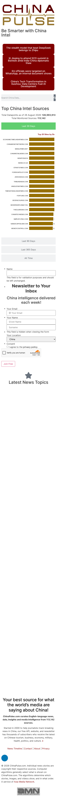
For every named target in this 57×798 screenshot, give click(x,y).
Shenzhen (13, 636)
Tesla (16, 391)
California (41, 519)
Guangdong (10, 478)
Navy (16, 404)
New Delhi (35, 534)
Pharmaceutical (19, 662)
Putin (31, 429)
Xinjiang (31, 445)
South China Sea (26, 471)
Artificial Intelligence (37, 643)
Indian (36, 416)
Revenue (22, 534)
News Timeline (14, 748)
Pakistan (17, 607)
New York (44, 445)
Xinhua (45, 506)
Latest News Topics (28, 382)
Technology (41, 452)
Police (46, 636)
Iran (9, 391)
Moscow (45, 422)
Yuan (47, 594)
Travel (47, 657)
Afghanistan (13, 572)
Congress (48, 416)
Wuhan (37, 651)
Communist (20, 614)
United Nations (40, 548)
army (51, 600)
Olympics (31, 560)
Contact (28, 748)
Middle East (12, 499)
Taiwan (13, 594)
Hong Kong (29, 505)
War (21, 459)
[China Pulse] (28, 15)
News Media (45, 429)
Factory (41, 460)
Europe (24, 479)
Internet (16, 625)
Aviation (42, 471)
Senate (7, 613)
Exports (41, 578)
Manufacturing (38, 674)
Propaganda (13, 587)
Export (7, 404)
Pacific (27, 587)
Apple (47, 681)
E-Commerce (45, 560)
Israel (29, 466)
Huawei (6, 607)
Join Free (8, 364)
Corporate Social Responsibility (24, 657)
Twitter (22, 453)
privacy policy (30, 347)
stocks (20, 560)
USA (14, 460)
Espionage (36, 613)
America (32, 554)
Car (50, 625)
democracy (47, 668)
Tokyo (23, 636)
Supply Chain (38, 662)
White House (36, 404)
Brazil (46, 534)
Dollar (10, 674)
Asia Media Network (24, 781)
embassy (35, 499)
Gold (7, 625)
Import (38, 493)
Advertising (9, 429)
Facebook (9, 471)
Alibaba (24, 391)
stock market (12, 565)
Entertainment (15, 466)
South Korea (39, 600)
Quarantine (9, 452)
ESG (52, 471)
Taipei (24, 499)
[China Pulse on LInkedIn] (4, 758)
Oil (22, 410)
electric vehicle (16, 445)
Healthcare (12, 541)
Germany (31, 485)
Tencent (22, 429)
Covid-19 (23, 437)
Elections (9, 600)
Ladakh (10, 422)
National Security (22, 519)
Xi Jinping (8, 416)
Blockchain (17, 485)
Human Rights (30, 572)
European (21, 631)
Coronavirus (42, 478)
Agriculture (36, 528)
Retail (24, 404)
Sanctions (12, 681)
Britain (12, 506)
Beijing (42, 586)
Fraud (35, 422)
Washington (42, 466)
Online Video (31, 668)
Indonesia (23, 548)
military (24, 651)
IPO (45, 625)
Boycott (46, 410)
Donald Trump (31, 594)
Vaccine (38, 566)
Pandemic (43, 398)
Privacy (46, 748)
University (23, 416)
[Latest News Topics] (28, 375)
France (47, 499)
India (27, 606)
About (37, 748)
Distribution (34, 636)
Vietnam (49, 541)
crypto (11, 548)
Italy (27, 410)
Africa (6, 619)
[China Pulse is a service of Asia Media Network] (28, 791)
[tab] (28, 126)
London (48, 528)
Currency (10, 399)
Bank (24, 680)
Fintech (31, 460)
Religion (50, 619)
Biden (42, 485)
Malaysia (8, 631)
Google (48, 493)
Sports (42, 438)
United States (18, 492)
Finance (15, 642)
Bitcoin (37, 607)
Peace (35, 410)
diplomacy (39, 513)
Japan (46, 572)
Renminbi (49, 607)
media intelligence (42, 631)
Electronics (25, 398)
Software (9, 560)
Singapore (36, 681)
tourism (11, 534)
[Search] (55, 97)
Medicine (33, 541)
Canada (26, 566)
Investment (13, 554)
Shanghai (23, 422)
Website (20, 674)
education (20, 512)
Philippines (23, 600)
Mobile (49, 404)
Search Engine (32, 625)
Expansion (47, 554)
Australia (12, 410)
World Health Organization (27, 619)
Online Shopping (12, 668)
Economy (16, 526)
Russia (49, 613)
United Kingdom (22, 578)
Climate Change (40, 391)
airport (49, 565)
